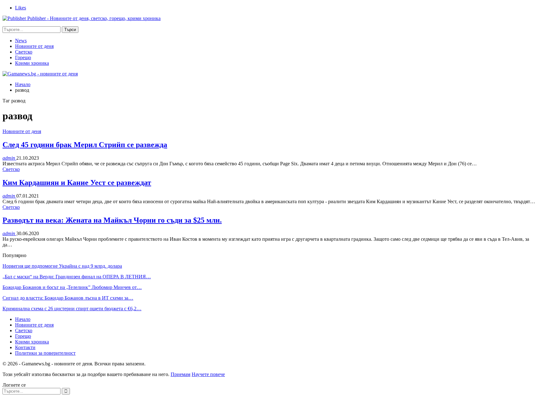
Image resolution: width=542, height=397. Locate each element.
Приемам (180, 374)
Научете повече (208, 374)
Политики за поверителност (45, 353)
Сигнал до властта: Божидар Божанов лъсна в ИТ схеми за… (68, 298)
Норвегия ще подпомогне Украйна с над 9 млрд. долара (62, 266)
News (21, 40)
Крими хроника (32, 63)
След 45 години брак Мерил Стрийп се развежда (85, 145)
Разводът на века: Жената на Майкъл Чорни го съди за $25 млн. (112, 220)
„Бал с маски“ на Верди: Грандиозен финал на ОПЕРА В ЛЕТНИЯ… (77, 276)
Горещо (23, 57)
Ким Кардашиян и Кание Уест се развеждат (77, 182)
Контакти (25, 347)
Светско (23, 51)
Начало (22, 319)
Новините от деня (34, 46)
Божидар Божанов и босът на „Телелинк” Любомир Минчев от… (72, 287)
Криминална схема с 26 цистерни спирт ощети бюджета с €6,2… (72, 308)
